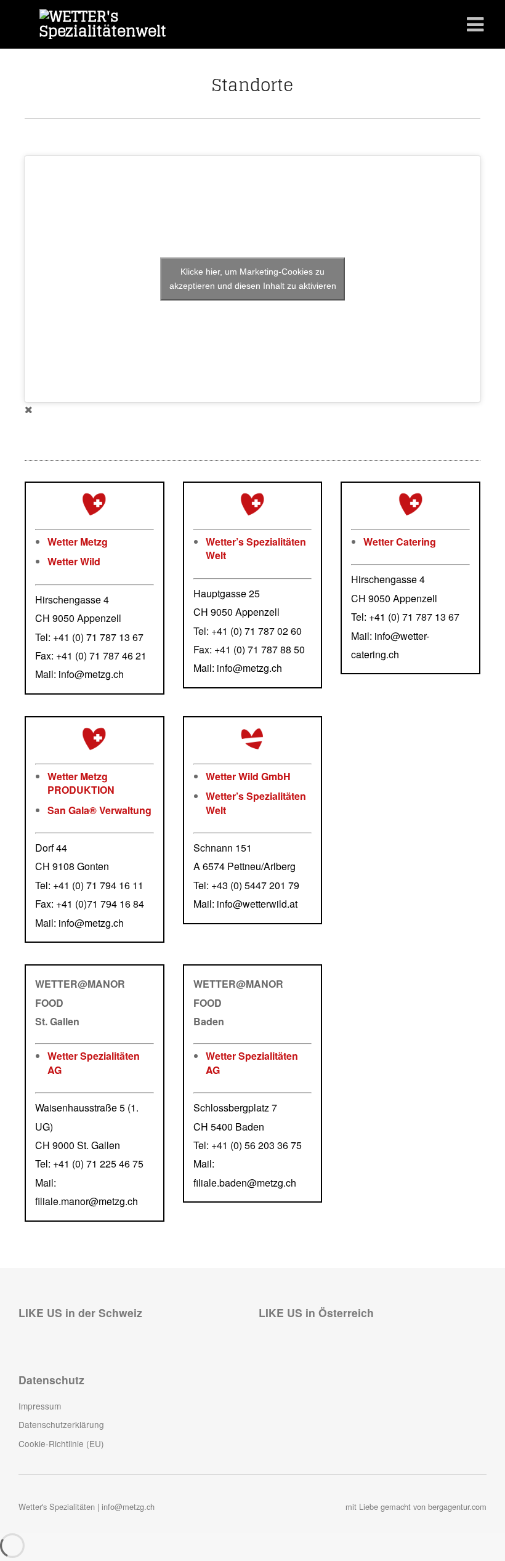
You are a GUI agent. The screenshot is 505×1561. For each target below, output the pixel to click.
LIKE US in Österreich (316, 1312)
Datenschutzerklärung (61, 1424)
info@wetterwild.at (257, 904)
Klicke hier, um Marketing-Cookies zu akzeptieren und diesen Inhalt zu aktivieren (252, 279)
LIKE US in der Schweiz (80, 1312)
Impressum (39, 1406)
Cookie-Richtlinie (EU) (61, 1443)
